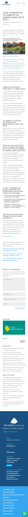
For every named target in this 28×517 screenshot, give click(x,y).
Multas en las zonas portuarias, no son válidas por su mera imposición (13, 391)
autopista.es (10, 236)
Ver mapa (9, 465)
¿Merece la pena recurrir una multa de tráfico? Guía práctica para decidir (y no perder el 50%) (13, 379)
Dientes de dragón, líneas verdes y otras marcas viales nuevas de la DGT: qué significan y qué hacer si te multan (13, 369)
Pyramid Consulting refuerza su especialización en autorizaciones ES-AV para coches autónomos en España (13, 358)
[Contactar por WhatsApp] (24, 513)
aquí (7, 132)
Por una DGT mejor (15, 22)
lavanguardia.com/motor (12, 56)
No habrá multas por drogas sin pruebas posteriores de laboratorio (13, 397)
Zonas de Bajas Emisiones (13, 63)
